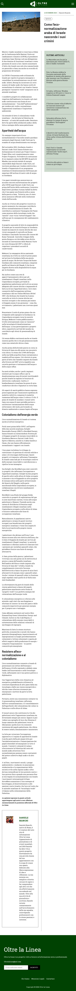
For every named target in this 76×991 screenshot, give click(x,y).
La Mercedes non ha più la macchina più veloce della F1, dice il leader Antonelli (58, 62)
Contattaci (50, 979)
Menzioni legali (37, 979)
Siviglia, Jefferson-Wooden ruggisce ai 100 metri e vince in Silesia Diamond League (58, 93)
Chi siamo (25, 979)
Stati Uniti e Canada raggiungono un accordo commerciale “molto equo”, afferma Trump (56, 151)
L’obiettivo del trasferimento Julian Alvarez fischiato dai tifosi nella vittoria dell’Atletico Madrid (59, 136)
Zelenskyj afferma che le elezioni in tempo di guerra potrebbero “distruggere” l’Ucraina (57, 121)
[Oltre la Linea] (39, 4)
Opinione (48, 19)
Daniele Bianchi (64, 13)
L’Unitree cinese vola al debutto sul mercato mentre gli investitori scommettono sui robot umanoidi (58, 107)
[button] (2, 4)
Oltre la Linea (44, 987)
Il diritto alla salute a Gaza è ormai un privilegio (57, 163)
